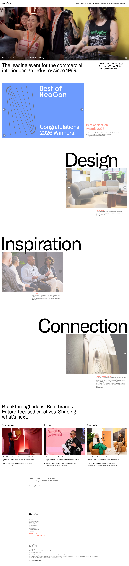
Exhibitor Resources (34, 519)
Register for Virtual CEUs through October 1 (110, 67)
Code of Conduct (34, 522)
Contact (31, 531)
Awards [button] (113, 3)
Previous (31, 486)
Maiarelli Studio (39, 560)
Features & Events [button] (105, 3)
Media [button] (117, 3)
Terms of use (32, 526)
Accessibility (32, 528)
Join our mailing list (36, 536)
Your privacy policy (34, 529)
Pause (37, 486)
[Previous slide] (4, 109)
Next (41, 486)
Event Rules (32, 524)
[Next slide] (82, 109)
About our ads (33, 525)
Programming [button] (95, 3)
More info (89, 137)
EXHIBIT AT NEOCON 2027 (111, 63)
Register (122, 3)
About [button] (77, 3)
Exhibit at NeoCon (34, 521)
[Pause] (126, 58)
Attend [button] (82, 3)
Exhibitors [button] (88, 3)
